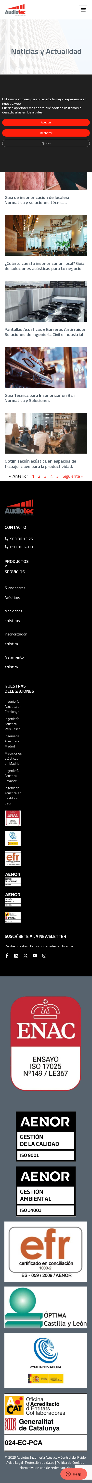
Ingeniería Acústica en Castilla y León (13, 795)
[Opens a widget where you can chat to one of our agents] (73, 1474)
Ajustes (46, 143)
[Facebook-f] (7, 955)
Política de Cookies (70, 1462)
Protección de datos (39, 1462)
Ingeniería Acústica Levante (12, 775)
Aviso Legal (14, 1462)
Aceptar (46, 122)
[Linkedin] (16, 955)
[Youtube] (35, 955)
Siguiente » (73, 476)
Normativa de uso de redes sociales (46, 1467)
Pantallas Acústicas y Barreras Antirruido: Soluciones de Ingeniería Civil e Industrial (45, 332)
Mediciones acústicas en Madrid (13, 758)
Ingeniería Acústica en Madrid (13, 741)
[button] (83, 10)
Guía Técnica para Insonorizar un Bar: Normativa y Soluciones (40, 398)
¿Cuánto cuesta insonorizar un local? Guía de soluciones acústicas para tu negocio (44, 266)
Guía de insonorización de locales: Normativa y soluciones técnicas (37, 200)
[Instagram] (44, 955)
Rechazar (46, 133)
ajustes (37, 112)
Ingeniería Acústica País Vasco (12, 723)
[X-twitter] (25, 955)
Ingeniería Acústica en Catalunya (13, 706)
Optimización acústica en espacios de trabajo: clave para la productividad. (40, 464)
